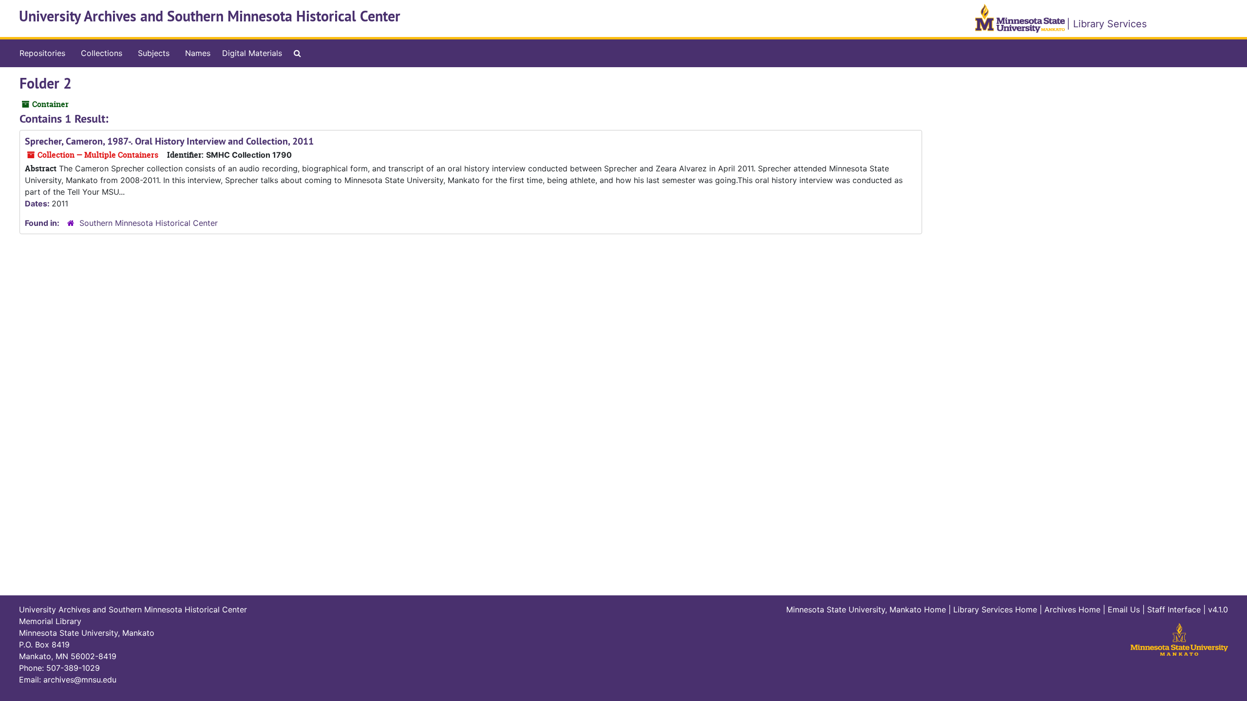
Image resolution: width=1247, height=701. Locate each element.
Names (197, 53)
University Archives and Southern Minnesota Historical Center (209, 16)
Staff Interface (1174, 609)
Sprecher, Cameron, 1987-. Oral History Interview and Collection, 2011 (169, 141)
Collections (101, 53)
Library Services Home (995, 609)
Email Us (1124, 609)
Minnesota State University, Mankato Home (866, 609)
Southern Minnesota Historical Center (148, 223)
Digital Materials (252, 53)
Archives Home (1072, 609)
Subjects (154, 53)
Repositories (42, 53)
